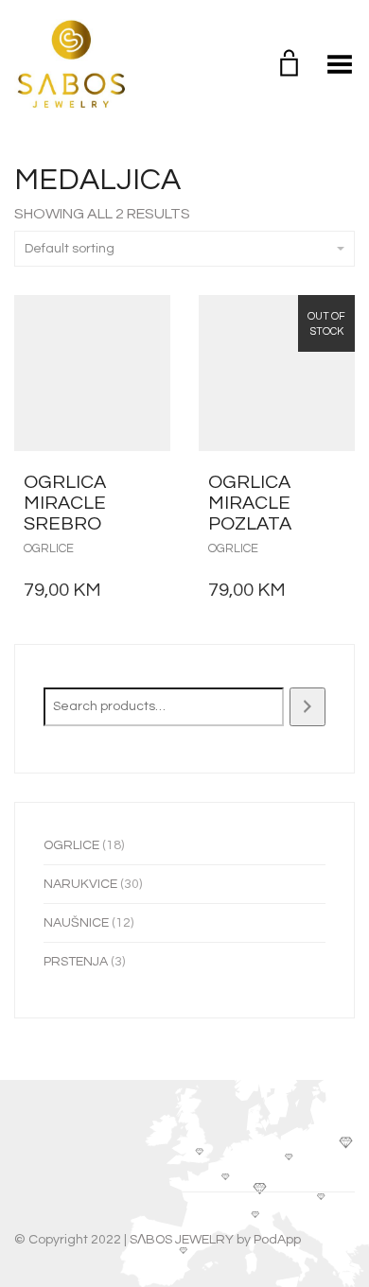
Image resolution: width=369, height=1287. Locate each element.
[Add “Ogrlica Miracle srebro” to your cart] (151, 482)
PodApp (277, 1239)
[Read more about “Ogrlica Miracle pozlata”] (335, 482)
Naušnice (76, 923)
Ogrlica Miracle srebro (65, 503)
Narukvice (80, 884)
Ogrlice (49, 548)
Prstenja (76, 961)
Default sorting (69, 248)
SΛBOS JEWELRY (182, 1239)
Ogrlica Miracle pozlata (249, 503)
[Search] (307, 706)
